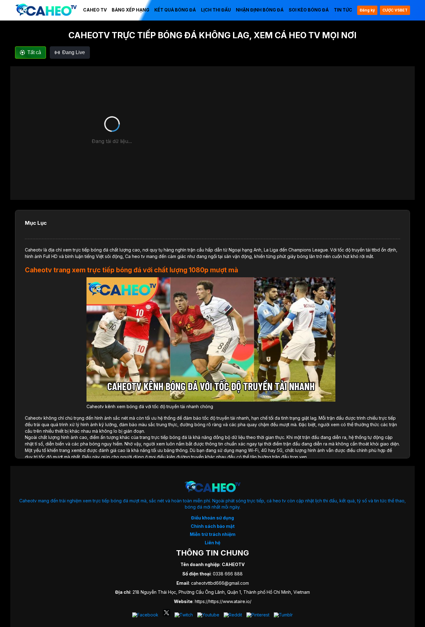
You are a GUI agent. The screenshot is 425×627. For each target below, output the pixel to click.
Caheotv (33, 249)
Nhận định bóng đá (260, 9)
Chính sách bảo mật (213, 526)
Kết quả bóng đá (175, 9)
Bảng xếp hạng (130, 9)
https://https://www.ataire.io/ (223, 601)
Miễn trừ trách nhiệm (213, 534)
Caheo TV (95, 9)
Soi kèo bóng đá (309, 9)
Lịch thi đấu (216, 9)
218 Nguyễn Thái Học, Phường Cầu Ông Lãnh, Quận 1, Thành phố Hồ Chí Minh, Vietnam (221, 592)
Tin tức (343, 9)
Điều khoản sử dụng (212, 517)
